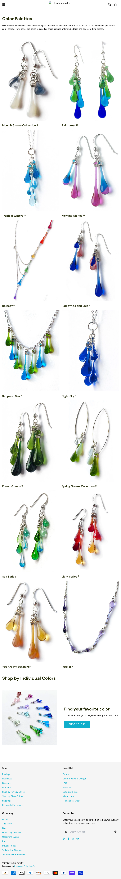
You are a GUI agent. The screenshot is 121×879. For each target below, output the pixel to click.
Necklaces (7, 778)
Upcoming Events (10, 836)
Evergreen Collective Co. (24, 866)
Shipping (6, 800)
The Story (7, 823)
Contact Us (68, 774)
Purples (67, 667)
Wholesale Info (70, 791)
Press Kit (67, 787)
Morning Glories (73, 216)
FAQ (65, 783)
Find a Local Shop (71, 800)
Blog (4, 828)
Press (5, 841)
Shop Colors (77, 724)
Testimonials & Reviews (13, 854)
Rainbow (8, 306)
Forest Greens (12, 486)
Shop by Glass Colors (12, 796)
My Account (68, 796)
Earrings (6, 774)
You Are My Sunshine (16, 667)
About (5, 819)
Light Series (70, 576)
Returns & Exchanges (12, 805)
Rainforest (70, 125)
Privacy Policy (9, 845)
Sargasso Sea (12, 396)
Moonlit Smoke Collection (20, 125)
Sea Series (9, 576)
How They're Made (11, 832)
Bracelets (6, 783)
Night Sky (69, 396)
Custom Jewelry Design (74, 778)
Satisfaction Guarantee (13, 850)
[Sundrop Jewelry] (60, 4)
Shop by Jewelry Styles (13, 791)
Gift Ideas (7, 787)
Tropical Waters (14, 216)
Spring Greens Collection (79, 486)
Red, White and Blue (76, 306)
